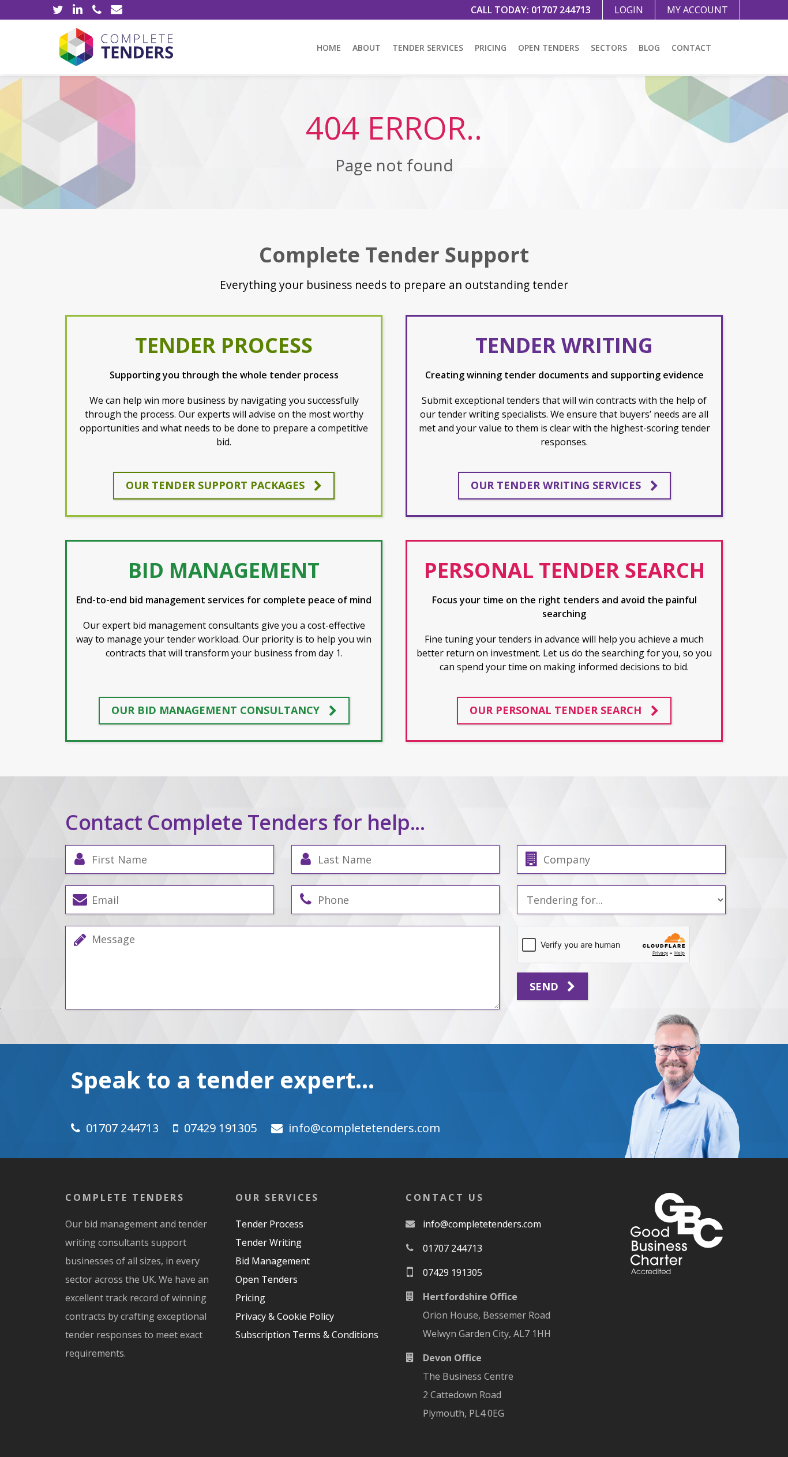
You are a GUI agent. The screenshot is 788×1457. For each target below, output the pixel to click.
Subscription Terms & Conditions (306, 1334)
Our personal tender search (555, 710)
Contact (691, 47)
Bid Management (272, 1261)
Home (329, 47)
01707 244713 (561, 9)
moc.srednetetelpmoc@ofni (364, 1128)
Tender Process (269, 1224)
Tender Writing (268, 1242)
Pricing (490, 47)
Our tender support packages (215, 485)
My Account (697, 9)
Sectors (609, 47)
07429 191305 (220, 1128)
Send (545, 986)
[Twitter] (57, 10)
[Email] (116, 10)
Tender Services (427, 47)
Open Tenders (548, 47)
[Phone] (97, 10)
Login (628, 9)
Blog (649, 47)
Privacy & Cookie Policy (284, 1316)
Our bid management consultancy (215, 710)
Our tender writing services (556, 485)
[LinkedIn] (77, 10)
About (366, 47)
